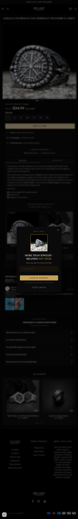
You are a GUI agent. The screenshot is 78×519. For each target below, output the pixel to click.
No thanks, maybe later (39, 287)
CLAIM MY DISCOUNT (39, 278)
